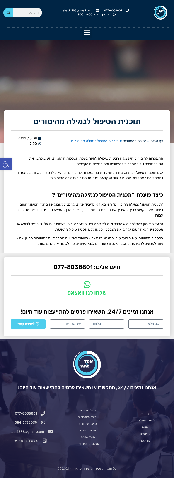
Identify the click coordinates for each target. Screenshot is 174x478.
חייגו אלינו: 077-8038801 (87, 267)
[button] (6, 164)
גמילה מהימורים (134, 141)
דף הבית (156, 141)
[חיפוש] (8, 12)
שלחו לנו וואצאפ (87, 292)
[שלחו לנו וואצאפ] (87, 285)
